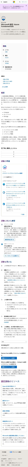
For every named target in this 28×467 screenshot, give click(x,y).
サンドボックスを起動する (12, 256)
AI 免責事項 (3, 458)
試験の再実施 (6, 411)
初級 (6, 52)
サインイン (24, 2)
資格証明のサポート (8, 421)
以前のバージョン (12, 458)
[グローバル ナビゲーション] (1, 2)
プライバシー (8, 461)
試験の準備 (6, 79)
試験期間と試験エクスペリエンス (16, 280)
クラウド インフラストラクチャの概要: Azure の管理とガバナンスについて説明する (15, 205)
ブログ (19, 458)
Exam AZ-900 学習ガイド (9, 386)
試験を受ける (6, 83)
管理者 (7, 63)
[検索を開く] (19, 2)
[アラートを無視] (26, 6)
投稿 (2, 461)
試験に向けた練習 (7, 81)
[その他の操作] (25, 11)
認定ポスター (6, 400)
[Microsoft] (14, 2)
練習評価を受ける (9, 239)
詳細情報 (6, 322)
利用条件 (3, 465)
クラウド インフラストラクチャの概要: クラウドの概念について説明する (15, 184)
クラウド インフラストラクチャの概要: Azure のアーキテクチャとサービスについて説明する (15, 193)
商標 (8, 465)
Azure (6, 57)
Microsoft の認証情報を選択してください (13, 435)
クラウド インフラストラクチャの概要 (12, 173)
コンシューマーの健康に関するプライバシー (11, 463)
